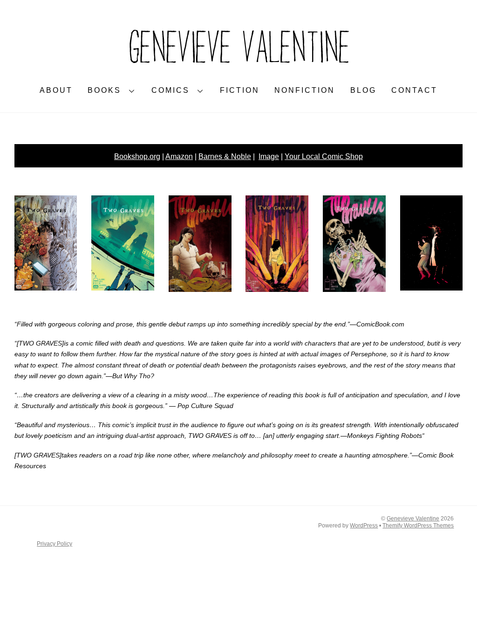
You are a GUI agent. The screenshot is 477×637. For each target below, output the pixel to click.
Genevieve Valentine (413, 518)
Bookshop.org (137, 156)
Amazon (179, 156)
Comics (170, 90)
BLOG (363, 90)
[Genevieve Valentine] (238, 68)
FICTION (239, 90)
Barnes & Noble (224, 156)
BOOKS (104, 90)
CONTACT (414, 90)
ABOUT (56, 90)
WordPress (364, 525)
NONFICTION (304, 90)
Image (269, 156)
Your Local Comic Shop (324, 156)
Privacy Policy (54, 543)
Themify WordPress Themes (418, 525)
